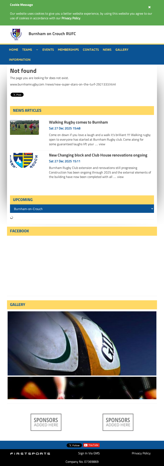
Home (13, 50)
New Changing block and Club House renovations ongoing (98, 155)
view (102, 144)
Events (48, 50)
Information (20, 60)
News (107, 50)
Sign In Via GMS (89, 453)
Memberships (68, 50)
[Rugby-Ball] (82, 343)
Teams (27, 50)
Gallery (121, 50)
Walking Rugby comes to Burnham (78, 122)
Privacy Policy (141, 453)
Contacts (91, 50)
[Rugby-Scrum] (82, 388)
